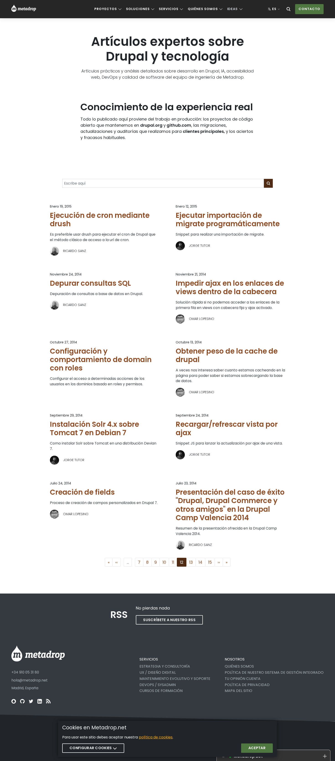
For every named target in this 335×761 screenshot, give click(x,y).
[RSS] (48, 701)
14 (201, 562)
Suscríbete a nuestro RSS (169, 619)
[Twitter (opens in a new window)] (31, 701)
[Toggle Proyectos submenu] (120, 9)
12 (183, 562)
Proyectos (105, 9)
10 (165, 562)
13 (192, 562)
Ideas (232, 9)
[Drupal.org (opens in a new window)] (13, 701)
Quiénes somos (203, 9)
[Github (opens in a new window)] (22, 701)
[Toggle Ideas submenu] (241, 9)
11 (174, 562)
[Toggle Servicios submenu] (181, 9)
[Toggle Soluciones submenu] (153, 9)
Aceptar (256, 748)
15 (211, 562)
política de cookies (156, 737)
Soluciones (137, 9)
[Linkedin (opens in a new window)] (39, 701)
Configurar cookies (91, 748)
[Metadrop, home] (23, 9)
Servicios (168, 9)
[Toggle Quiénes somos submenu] (221, 9)
